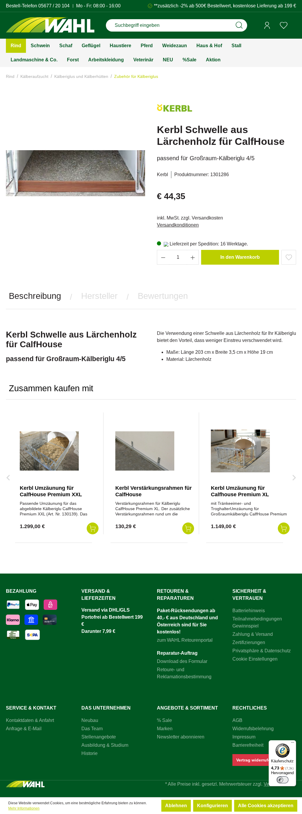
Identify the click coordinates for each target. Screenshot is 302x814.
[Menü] (292, 743)
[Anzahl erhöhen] (193, 257)
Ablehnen (176, 805)
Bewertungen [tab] (163, 296)
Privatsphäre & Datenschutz (261, 650)
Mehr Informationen (24, 808)
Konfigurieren (212, 805)
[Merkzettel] (283, 25)
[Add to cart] (93, 528)
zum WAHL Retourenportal (185, 640)
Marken (165, 728)
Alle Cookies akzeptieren (265, 805)
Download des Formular (182, 661)
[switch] (282, 779)
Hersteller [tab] (99, 296)
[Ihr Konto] (267, 25)
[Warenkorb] (294, 26)
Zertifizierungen (248, 642)
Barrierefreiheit (247, 745)
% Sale (164, 720)
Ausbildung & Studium (104, 745)
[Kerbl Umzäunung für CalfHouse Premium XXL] (49, 450)
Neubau (89, 720)
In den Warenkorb (240, 257)
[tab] (35, 296)
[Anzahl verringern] (163, 257)
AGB (237, 720)
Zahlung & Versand (252, 634)
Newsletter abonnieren (180, 736)
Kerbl (162, 174)
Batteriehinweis (248, 610)
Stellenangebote (98, 736)
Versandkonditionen (178, 224)
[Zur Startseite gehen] (50, 25)
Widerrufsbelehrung (253, 728)
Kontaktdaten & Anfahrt (30, 720)
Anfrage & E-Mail (24, 728)
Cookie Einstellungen (255, 658)
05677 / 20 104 (54, 5)
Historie (89, 753)
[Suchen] (239, 25)
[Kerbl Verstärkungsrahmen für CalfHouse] (144, 450)
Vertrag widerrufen (254, 760)
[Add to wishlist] (288, 257)
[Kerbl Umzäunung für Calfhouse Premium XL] (240, 450)
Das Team (92, 728)
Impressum (243, 736)
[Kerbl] (174, 110)
